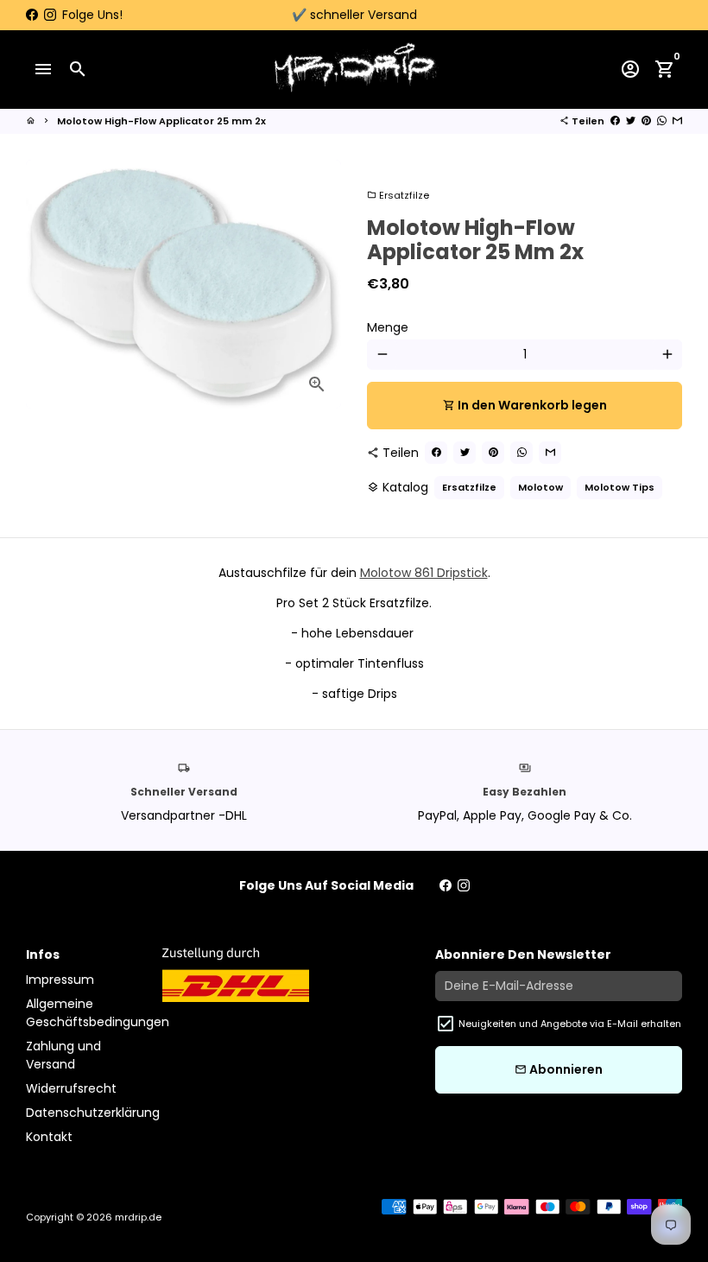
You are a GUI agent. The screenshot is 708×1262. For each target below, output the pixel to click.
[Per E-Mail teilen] (677, 121)
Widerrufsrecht (71, 1088)
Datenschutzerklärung (93, 1112)
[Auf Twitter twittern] (630, 121)
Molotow (540, 487)
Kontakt (49, 1136)
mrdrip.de (138, 1217)
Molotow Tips (619, 487)
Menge (387, 327)
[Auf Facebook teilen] (615, 121)
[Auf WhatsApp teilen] (662, 121)
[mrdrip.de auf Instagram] (50, 14)
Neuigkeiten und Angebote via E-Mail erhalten (569, 1024)
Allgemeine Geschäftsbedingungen (97, 1013)
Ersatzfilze (398, 195)
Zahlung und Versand (63, 1055)
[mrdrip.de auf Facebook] (32, 14)
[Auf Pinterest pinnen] (646, 121)
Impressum (60, 979)
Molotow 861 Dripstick (424, 572)
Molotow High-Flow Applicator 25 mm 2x (161, 121)
